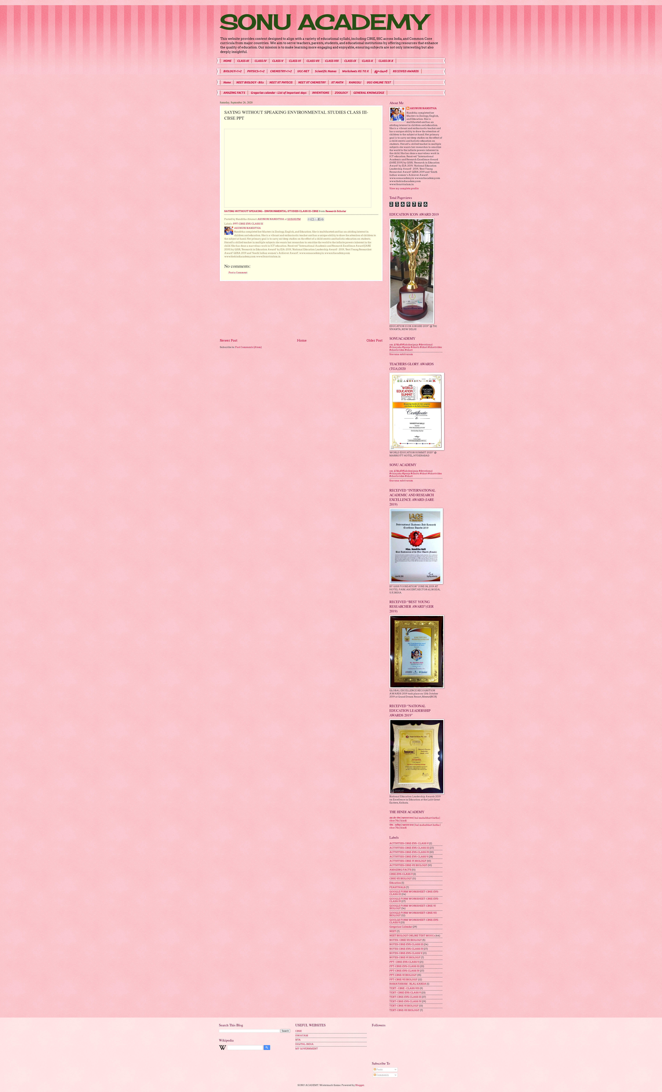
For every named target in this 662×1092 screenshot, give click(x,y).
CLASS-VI (295, 60)
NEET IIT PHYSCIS (280, 82)
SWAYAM (301, 1035)
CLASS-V (277, 60)
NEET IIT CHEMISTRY (311, 82)
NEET (392, 931)
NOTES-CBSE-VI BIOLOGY (404, 957)
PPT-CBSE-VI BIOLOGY (403, 975)
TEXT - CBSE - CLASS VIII (404, 988)
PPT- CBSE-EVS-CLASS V (404, 962)
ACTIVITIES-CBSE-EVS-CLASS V (408, 856)
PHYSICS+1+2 (255, 71)
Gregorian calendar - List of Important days (278, 92)
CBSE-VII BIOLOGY (400, 878)
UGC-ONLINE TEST (379, 82)
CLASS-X (367, 60)
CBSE (298, 1031)
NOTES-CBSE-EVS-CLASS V (405, 953)
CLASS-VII (312, 60)
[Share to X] (316, 219)
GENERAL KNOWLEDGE (368, 92)
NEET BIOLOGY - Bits (250, 82)
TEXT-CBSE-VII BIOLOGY (404, 1010)
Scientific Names (325, 71)
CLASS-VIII (331, 60)
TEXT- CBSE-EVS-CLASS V (405, 992)
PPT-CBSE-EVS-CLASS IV (404, 970)
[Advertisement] (301, 310)
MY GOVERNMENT (306, 1048)
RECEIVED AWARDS (406, 71)
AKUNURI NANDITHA (423, 108)
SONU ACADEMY (323, 21)
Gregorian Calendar (400, 927)
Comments (382, 1075)
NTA (298, 1040)
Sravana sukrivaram (401, 354)
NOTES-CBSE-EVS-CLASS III (406, 944)
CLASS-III (243, 60)
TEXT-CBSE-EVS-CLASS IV (405, 1001)
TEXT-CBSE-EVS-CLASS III (405, 997)
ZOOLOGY (341, 92)
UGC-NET (303, 71)
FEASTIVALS (397, 887)
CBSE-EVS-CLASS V (401, 874)
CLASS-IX (350, 60)
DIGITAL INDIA (304, 1044)
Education (395, 883)
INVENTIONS (320, 92)
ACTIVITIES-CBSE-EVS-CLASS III (409, 848)
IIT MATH (337, 82)
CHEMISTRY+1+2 (281, 71)
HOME (227, 60)
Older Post (375, 340)
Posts (379, 1069)
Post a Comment (238, 272)
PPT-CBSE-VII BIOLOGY (403, 979)
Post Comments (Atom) (248, 347)
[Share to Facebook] (319, 219)
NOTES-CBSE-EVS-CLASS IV (406, 949)
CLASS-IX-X (385, 60)
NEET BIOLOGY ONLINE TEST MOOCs (412, 935)
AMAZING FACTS (234, 92)
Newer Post (228, 340)
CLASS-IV (260, 60)
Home (226, 82)
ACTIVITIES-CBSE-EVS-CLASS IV (409, 852)
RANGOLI (355, 82)
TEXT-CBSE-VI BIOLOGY (404, 1005)
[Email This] (309, 219)
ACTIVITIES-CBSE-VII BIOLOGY (408, 865)
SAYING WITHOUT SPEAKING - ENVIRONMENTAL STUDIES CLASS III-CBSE (271, 211)
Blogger (359, 1085)
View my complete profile (404, 188)
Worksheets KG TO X (355, 71)
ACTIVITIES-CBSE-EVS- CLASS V (409, 843)
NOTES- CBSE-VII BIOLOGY (405, 940)
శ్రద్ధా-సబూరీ (380, 71)
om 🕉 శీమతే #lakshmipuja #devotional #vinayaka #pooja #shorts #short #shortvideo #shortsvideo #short (415, 347)
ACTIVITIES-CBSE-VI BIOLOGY (407, 861)
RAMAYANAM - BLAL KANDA (407, 984)
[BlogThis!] (312, 219)
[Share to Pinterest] (322, 219)
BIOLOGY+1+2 (232, 71)
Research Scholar (335, 211)
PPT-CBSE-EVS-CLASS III (248, 224)
